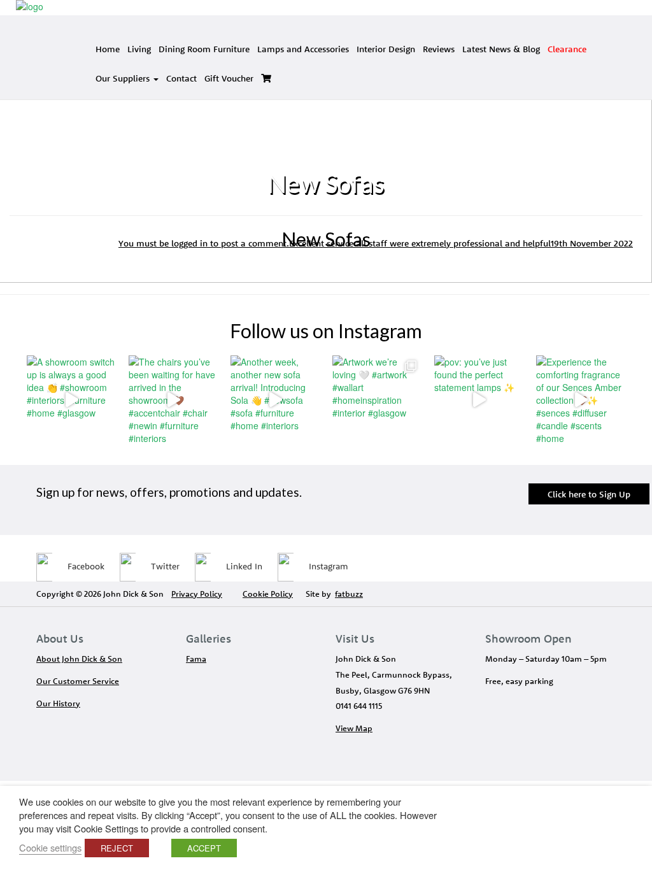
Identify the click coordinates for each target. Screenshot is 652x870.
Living (139, 49)
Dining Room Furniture (204, 49)
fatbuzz (349, 593)
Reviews (439, 49)
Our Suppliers (124, 78)
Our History (58, 703)
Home (108, 49)
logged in (189, 243)
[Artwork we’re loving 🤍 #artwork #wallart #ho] (377, 400)
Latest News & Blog (501, 49)
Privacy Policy (196, 593)
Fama (196, 658)
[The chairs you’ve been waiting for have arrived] (173, 400)
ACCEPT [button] (204, 848)
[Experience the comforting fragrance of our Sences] (580, 400)
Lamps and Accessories (303, 49)
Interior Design (386, 49)
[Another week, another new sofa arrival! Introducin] (275, 400)
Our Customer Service (77, 681)
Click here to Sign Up (589, 494)
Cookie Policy (268, 593)
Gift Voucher (228, 78)
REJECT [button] (117, 848)
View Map (354, 728)
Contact (181, 78)
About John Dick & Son (79, 658)
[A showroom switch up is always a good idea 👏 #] (71, 400)
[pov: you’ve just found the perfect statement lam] (478, 400)
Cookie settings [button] (50, 847)
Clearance (567, 49)
